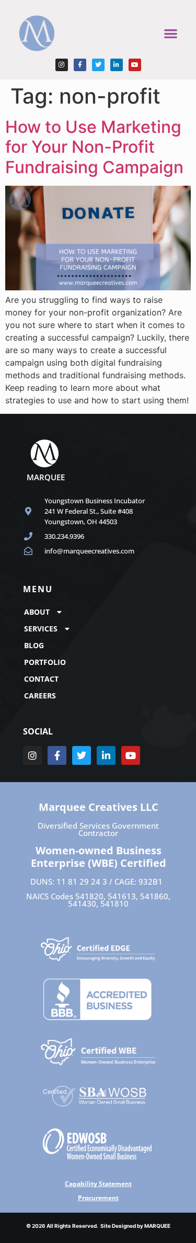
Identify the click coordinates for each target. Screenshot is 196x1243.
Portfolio (45, 662)
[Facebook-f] (80, 65)
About (37, 612)
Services (40, 629)
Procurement (98, 1197)
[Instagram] (61, 65)
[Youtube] (135, 65)
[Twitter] (98, 65)
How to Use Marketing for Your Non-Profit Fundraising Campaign (94, 147)
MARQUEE (157, 1226)
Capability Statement (98, 1183)
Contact (41, 679)
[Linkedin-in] (116, 65)
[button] (170, 33)
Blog (34, 645)
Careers (40, 695)
